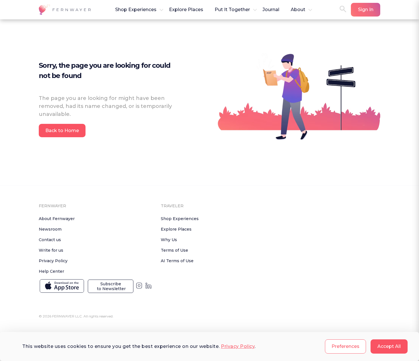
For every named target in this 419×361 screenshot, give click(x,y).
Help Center (51, 271)
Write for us (51, 250)
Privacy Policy (238, 346)
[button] (65, 10)
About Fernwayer (57, 218)
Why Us (169, 239)
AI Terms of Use (177, 260)
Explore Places (176, 229)
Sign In (365, 9)
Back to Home (62, 130)
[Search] (342, 9)
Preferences (345, 346)
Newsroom (50, 229)
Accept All (389, 346)
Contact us (50, 239)
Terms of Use (174, 250)
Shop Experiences (180, 218)
